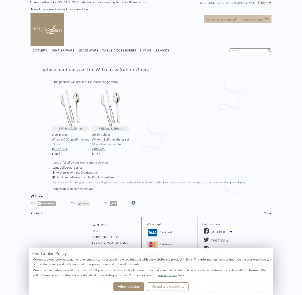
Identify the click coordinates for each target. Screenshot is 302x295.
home (34, 9)
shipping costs (105, 237)
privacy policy (167, 275)
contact (100, 224)
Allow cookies (129, 286)
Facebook (219, 232)
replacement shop (79, 9)
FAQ (95, 231)
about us (223, 2)
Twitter (218, 240)
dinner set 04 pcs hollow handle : (110, 144)
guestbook (207, 2)
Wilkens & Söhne (70, 128)
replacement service (53, 9)
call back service (243, 2)
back (38, 213)
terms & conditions (110, 243)
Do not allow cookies (167, 286)
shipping (240, 182)
